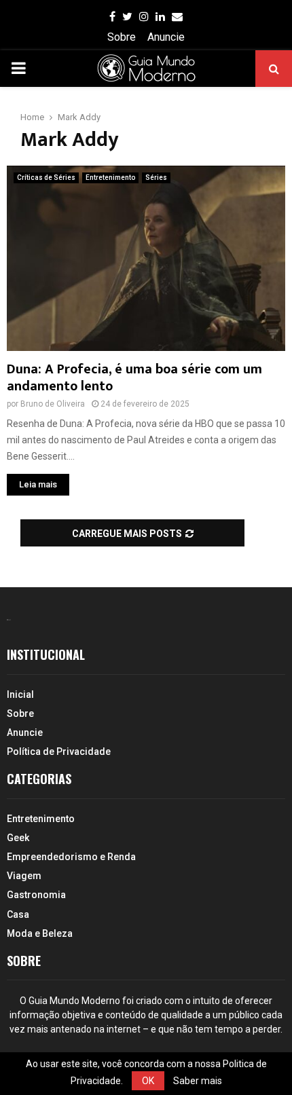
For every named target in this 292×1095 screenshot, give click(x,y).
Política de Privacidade (59, 751)
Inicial (20, 694)
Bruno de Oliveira (52, 404)
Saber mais (197, 1080)
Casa (18, 914)
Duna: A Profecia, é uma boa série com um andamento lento (134, 378)
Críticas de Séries (46, 177)
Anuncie (166, 37)
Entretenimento (110, 177)
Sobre (121, 37)
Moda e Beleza (40, 933)
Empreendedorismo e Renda (71, 856)
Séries (156, 177)
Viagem (24, 875)
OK (148, 1080)
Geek (18, 837)
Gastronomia (36, 894)
